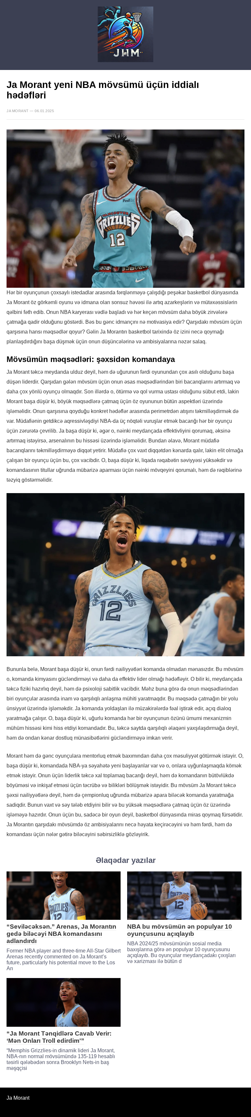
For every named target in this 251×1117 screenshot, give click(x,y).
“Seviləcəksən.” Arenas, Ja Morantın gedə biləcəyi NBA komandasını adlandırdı (61, 933)
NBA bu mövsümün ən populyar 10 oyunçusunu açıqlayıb (179, 930)
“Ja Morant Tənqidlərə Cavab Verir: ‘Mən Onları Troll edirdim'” (59, 1037)
